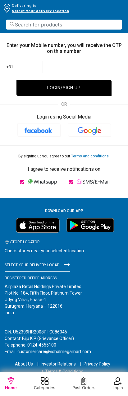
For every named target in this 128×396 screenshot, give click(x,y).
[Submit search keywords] (11, 24)
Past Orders (83, 387)
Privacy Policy (97, 363)
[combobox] (64, 25)
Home (11, 387)
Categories (44, 387)
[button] (39, 130)
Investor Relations (58, 363)
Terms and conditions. (90, 156)
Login (117, 387)
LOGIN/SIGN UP (64, 87)
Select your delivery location (40, 11)
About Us (24, 363)
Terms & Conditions (64, 371)
